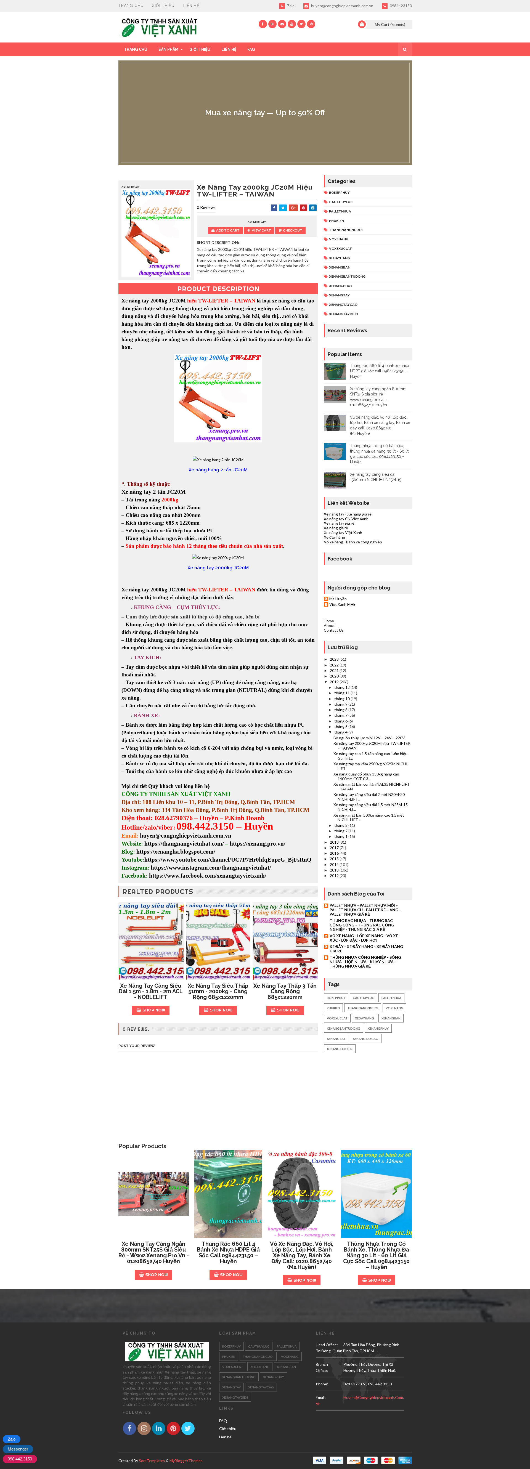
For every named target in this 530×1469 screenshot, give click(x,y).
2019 (335, 681)
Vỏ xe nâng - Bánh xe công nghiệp (353, 542)
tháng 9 (341, 704)
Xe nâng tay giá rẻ (339, 523)
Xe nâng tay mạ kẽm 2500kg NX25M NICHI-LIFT (371, 766)
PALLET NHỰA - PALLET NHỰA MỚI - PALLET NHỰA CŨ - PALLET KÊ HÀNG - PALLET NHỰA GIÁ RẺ (365, 910)
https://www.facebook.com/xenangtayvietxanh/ (207, 875)
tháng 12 (342, 687)
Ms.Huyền (338, 599)
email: (321, 1397)
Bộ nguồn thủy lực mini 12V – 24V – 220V (369, 737)
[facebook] (263, 24)
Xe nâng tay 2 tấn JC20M (153, 491)
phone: (322, 1384)
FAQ (251, 49)
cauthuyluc (341, 202)
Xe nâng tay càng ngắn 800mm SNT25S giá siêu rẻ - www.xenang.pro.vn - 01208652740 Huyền (153, 1252)
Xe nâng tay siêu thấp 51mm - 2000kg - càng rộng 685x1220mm (218, 991)
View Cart (261, 230)
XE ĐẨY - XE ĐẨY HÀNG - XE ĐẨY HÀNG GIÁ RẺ (366, 948)
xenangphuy (341, 286)
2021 (335, 670)
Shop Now (153, 1010)
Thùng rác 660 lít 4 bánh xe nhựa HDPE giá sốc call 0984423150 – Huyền (379, 371)
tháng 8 (341, 709)
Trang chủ (131, 5)
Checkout (292, 230)
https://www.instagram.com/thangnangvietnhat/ (211, 867)
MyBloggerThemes (186, 1460)
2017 (335, 847)
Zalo (290, 5)
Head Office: (327, 1344)
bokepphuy (339, 192)
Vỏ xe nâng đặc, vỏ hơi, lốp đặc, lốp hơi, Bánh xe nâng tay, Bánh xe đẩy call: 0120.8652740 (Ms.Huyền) (301, 1255)
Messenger (18, 1449)
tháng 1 (341, 836)
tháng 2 (341, 830)
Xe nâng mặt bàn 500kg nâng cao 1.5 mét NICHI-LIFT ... (368, 817)
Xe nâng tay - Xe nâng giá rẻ (348, 514)
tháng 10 (342, 698)
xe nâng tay (175, 339)
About (329, 625)
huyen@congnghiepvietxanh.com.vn (341, 5)
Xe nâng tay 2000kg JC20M (153, 301)
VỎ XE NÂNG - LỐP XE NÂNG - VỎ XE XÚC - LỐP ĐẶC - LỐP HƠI (364, 937)
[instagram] (272, 24)
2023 (335, 659)
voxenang (338, 239)
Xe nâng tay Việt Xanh (343, 532)
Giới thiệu (163, 5)
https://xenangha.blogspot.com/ (175, 851)
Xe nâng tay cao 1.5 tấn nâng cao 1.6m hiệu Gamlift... (370, 756)
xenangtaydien (343, 314)
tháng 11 (342, 692)
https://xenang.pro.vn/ (257, 843)
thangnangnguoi (346, 230)
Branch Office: (322, 1367)
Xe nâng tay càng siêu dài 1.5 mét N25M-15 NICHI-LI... (370, 807)
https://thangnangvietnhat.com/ (184, 843)
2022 (335, 665)
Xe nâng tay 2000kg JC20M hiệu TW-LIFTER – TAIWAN (371, 745)
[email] (282, 24)
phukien (336, 221)
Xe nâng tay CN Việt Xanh (346, 518)
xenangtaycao (343, 304)
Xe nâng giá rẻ (336, 527)
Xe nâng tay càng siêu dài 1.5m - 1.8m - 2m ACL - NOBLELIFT (151, 991)
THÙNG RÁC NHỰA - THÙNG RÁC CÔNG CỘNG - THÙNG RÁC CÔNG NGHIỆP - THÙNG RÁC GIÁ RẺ (362, 925)
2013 (335, 870)
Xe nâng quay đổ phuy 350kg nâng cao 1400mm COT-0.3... (366, 776)
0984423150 (400, 5)
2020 (335, 676)
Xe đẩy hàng (334, 537)
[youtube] (292, 24)
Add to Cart (228, 230)
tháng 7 (341, 715)
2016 (335, 853)
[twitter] (301, 24)
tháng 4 (341, 732)
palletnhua (340, 211)
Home (329, 620)
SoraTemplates (152, 1460)
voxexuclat (340, 248)
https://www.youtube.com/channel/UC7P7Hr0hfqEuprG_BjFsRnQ (227, 859)
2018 (335, 842)
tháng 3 (341, 825)
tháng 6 (341, 721)
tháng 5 (341, 726)
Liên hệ (191, 5)
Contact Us (334, 630)
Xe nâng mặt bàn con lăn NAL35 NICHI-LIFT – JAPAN (371, 786)
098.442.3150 (20, 1459)
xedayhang (339, 258)
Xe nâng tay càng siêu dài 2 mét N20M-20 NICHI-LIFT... (369, 796)
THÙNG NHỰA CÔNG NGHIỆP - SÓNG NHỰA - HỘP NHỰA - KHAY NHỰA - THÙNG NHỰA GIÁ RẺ (365, 961)
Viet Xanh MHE (342, 604)
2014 (335, 864)
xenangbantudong (347, 276)
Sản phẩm (168, 49)
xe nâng (281, 301)
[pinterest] (311, 24)
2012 (335, 875)
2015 (335, 858)
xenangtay (339, 295)
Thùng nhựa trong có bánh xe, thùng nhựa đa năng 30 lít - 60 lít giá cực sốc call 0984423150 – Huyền (376, 1255)
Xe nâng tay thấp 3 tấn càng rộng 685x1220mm (285, 991)
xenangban (339, 267)
